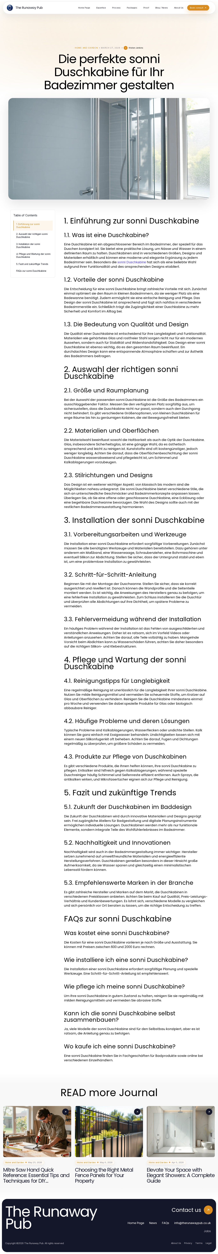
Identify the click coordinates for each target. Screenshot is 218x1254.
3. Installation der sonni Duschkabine (28, 245)
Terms (199, 1243)
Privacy (188, 1243)
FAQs (165, 1223)
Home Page (136, 1223)
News (153, 1223)
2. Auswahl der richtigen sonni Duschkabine (32, 235)
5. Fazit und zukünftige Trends (32, 264)
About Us (176, 1243)
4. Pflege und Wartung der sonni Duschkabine (33, 255)
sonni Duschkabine (131, 262)
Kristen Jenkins (136, 48)
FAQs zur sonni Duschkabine (31, 270)
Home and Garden (86, 48)
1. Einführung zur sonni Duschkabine (28, 225)
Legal (208, 1243)
